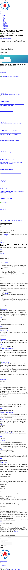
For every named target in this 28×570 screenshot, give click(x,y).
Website (1, 249)
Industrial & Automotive (3, 38)
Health (3, 419)
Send (1, 62)
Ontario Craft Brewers (2, 340)
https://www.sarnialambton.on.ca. (4, 379)
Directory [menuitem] (4, 17)
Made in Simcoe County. (15, 531)
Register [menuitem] (4, 16)
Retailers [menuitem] (4, 18)
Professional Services (8, 419)
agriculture (2, 370)
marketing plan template (8, 235)
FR (0, 11)
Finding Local (7, 293)
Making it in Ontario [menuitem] (5, 25)
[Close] (0, 538)
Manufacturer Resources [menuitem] (6, 28)
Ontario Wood (6, 262)
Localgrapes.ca (16, 474)
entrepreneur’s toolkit (5, 234)
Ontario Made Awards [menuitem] (5, 22)
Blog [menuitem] (3, 20)
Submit (5, 545)
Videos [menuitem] (4, 24)
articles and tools (11, 233)
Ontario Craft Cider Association (4, 331)
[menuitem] (4, 14)
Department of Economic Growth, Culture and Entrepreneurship (11, 432)
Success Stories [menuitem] (5, 23)
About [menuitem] (4, 21)
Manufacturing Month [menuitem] (5, 26)
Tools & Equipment (8, 38)
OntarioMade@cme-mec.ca (3, 561)
